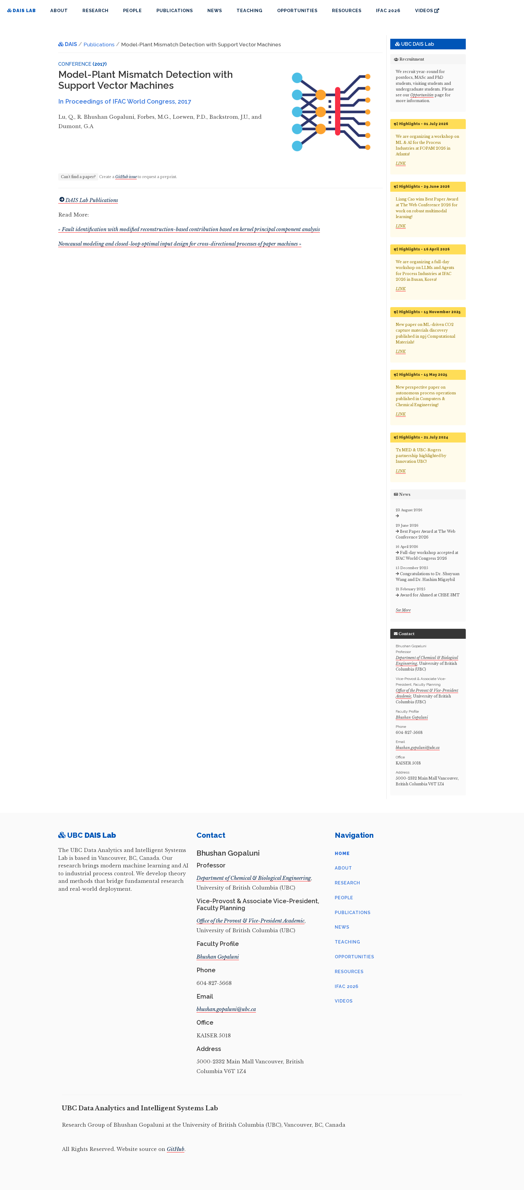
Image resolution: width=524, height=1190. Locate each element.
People (132, 10)
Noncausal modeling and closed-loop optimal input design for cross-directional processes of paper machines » (179, 244)
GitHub (175, 1149)
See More (403, 610)
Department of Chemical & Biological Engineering (253, 878)
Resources (346, 10)
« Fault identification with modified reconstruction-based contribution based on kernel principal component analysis (189, 229)
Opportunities (297, 10)
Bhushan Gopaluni (412, 717)
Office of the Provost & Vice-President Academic (250, 921)
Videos (424, 10)
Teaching (250, 10)
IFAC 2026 (388, 10)
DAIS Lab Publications (92, 200)
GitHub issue (126, 176)
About (59, 10)
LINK (401, 163)
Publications (174, 10)
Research (95, 10)
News (214, 10)
